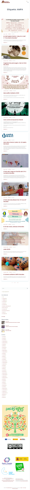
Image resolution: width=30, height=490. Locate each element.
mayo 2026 (3, 338)
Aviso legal (24, 487)
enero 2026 (3, 339)
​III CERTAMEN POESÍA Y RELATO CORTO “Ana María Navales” (14, 37)
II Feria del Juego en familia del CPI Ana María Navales (14, 172)
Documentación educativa (5, 310)
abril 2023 (3, 368)
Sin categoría (3, 313)
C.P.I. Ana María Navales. (9, 487)
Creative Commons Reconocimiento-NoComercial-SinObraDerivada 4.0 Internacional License (8, 481)
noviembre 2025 (4, 341)
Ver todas (3, 316)
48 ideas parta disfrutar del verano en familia (12, 322)
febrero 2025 (4, 347)
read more (5, 42)
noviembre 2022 (4, 374)
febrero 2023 (4, 371)
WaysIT (22, 487)
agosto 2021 (3, 394)
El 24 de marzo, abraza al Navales (13, 226)
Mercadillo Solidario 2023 (11, 93)
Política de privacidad (14, 488)
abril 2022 (3, 382)
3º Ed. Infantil (3, 304)
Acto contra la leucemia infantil (13, 120)
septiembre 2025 (4, 342)
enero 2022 (3, 386)
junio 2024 (3, 353)
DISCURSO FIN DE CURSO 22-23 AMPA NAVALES (14, 143)
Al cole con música (4, 307)
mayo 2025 (3, 344)
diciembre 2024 (4, 350)
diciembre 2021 (4, 388)
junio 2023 (3, 365)
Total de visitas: (4, 291)
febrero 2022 (4, 385)
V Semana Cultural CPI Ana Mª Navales (11, 326)
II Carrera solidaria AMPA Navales (13, 274)
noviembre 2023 (4, 362)
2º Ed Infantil (3, 301)
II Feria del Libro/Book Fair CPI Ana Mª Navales (14, 200)
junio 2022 (3, 379)
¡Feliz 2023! (6, 249)
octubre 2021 (4, 391)
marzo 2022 (3, 383)
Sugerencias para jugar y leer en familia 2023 (15, 63)
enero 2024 (3, 359)
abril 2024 (3, 356)
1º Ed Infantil (3, 298)
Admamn (10, 60)
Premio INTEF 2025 (8, 330)
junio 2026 (3, 336)
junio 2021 (3, 397)
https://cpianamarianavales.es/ (19, 479)
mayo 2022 (3, 380)
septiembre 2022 (4, 377)
